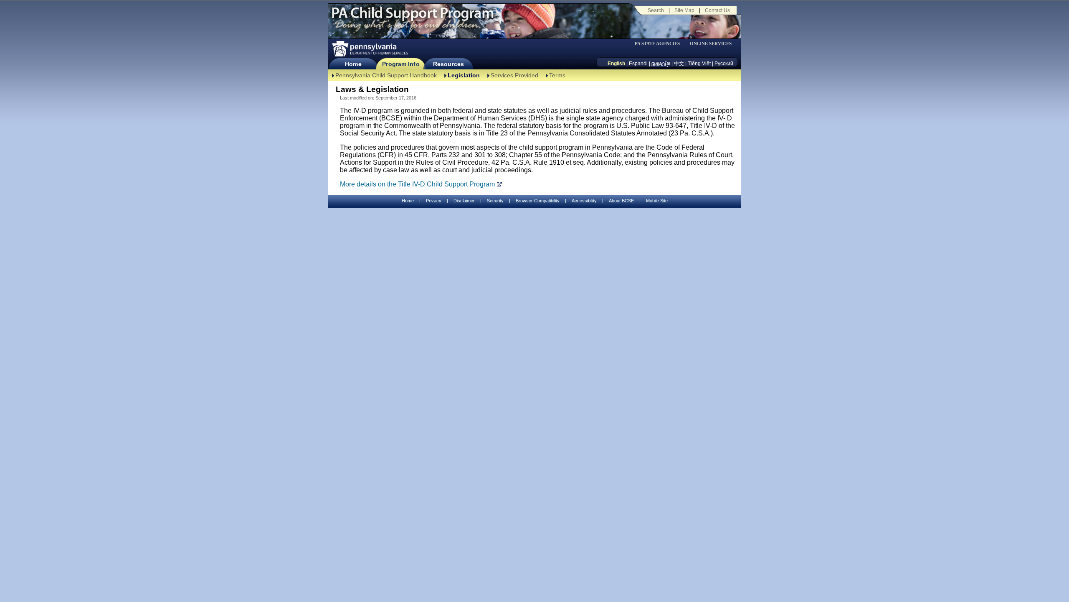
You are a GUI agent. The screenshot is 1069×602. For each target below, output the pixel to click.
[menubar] (660, 43)
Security (495, 200)
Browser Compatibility (538, 200)
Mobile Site (657, 200)
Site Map (684, 10)
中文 (679, 63)
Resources (448, 64)
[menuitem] (660, 43)
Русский (723, 63)
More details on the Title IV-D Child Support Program (417, 184)
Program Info (400, 64)
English (616, 63)
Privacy (433, 201)
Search (656, 10)
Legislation (464, 75)
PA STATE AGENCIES (657, 43)
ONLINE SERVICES (711, 43)
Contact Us (717, 10)
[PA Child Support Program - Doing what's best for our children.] (412, 18)
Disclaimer (464, 200)
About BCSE (621, 200)
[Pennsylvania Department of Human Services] (369, 49)
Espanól (638, 63)
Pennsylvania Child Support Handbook (386, 75)
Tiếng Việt (699, 63)
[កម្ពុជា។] (660, 63)
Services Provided (514, 75)
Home (353, 64)
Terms (557, 75)
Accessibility (584, 200)
